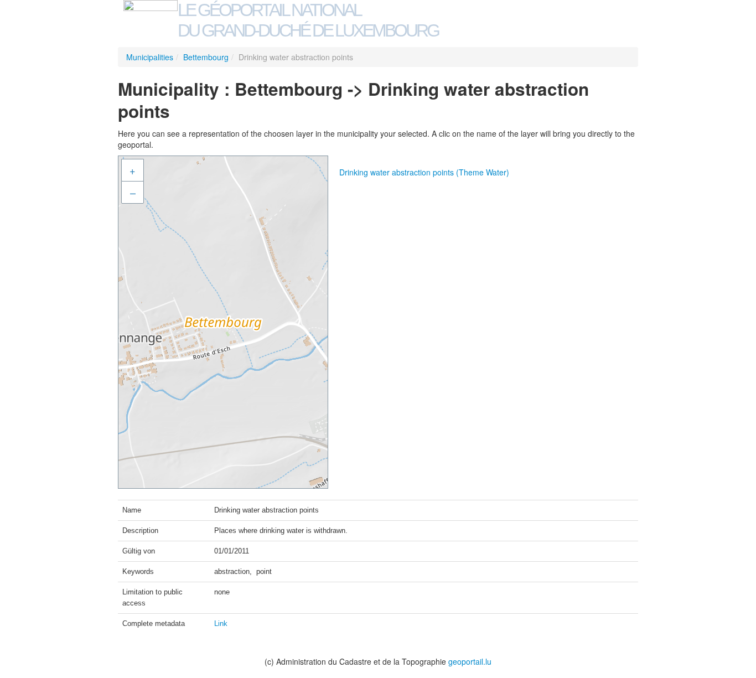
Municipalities (149, 57)
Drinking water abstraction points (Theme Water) (424, 172)
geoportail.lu (469, 661)
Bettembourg (206, 57)
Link (220, 623)
